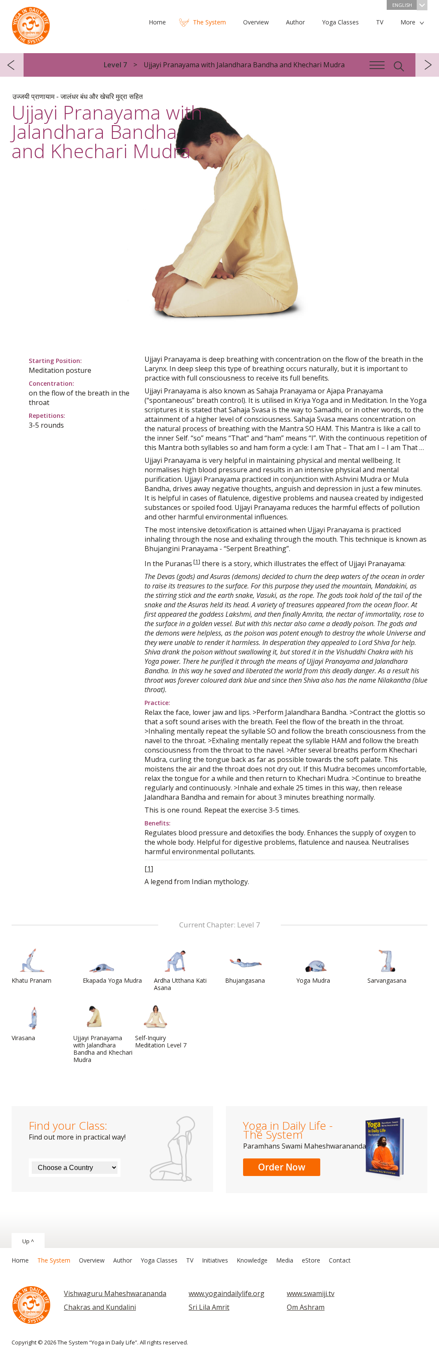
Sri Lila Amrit (209, 1307)
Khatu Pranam (31, 980)
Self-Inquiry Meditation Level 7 (160, 1041)
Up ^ (28, 1241)
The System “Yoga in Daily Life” (31, 23)
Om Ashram (306, 1307)
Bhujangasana (245, 980)
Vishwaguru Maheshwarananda (115, 1293)
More (407, 22)
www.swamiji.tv (310, 1293)
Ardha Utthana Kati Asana (180, 984)
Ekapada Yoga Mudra (112, 980)
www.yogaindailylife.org (227, 1293)
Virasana (23, 1038)
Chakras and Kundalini (100, 1307)
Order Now (281, 1167)
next (427, 65)
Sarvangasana (386, 980)
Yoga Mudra (313, 980)
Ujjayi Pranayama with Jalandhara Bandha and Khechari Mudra (102, 1049)
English (402, 5)
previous (12, 65)
